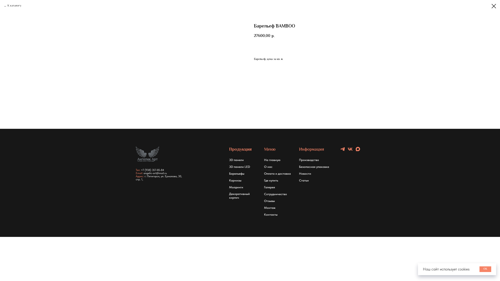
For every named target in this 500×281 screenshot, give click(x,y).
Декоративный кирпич (239, 195)
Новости (305, 173)
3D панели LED (239, 167)
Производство (309, 160)
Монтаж (269, 208)
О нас (268, 167)
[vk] (350, 150)
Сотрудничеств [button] (274, 194)
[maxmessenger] (358, 150)
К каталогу (14, 6)
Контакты (271, 214)
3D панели (236, 160)
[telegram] (342, 150)
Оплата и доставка (277, 173)
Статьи (304, 180)
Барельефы (236, 173)
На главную (272, 160)
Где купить (271, 180)
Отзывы (269, 201)
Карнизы (235, 180)
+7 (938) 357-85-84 (152, 170)
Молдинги (236, 187)
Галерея (269, 187)
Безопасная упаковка (314, 167)
